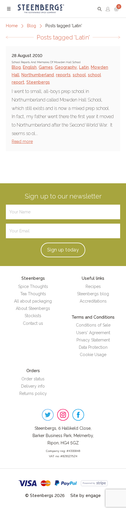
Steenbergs (38, 82)
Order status (33, 379)
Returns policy (33, 393)
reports (63, 74)
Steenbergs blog (93, 293)
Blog (31, 25)
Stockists (33, 315)
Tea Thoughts (33, 293)
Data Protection (93, 347)
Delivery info (33, 386)
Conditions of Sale (93, 325)
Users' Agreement (93, 332)
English (30, 67)
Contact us (33, 323)
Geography (66, 67)
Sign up (63, 250)
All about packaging (33, 301)
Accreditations (93, 301)
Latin (84, 67)
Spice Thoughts (33, 286)
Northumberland (37, 74)
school (79, 74)
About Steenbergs (33, 308)
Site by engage (85, 495)
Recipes (93, 286)
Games (46, 67)
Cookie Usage (93, 354)
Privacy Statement (93, 340)
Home (12, 25)
